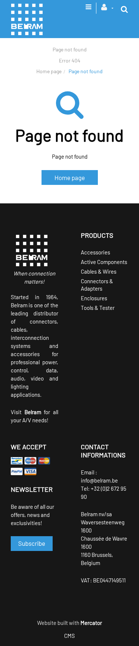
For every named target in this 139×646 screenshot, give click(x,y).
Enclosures (94, 298)
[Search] (124, 9)
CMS (69, 635)
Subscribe (31, 543)
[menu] (88, 9)
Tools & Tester (98, 307)
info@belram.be (99, 480)
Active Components (104, 261)
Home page (49, 71)
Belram (32, 412)
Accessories (95, 252)
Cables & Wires (98, 271)
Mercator (91, 622)
